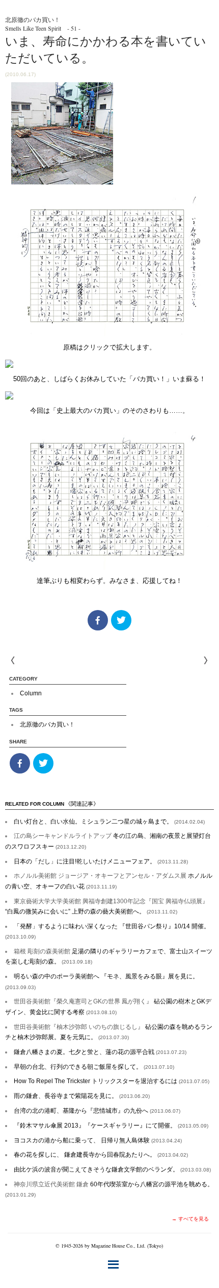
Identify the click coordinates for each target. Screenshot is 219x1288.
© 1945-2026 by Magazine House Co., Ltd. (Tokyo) (109, 1245)
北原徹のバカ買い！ (47, 724)
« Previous (206, 660)
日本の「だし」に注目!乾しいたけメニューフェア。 (101, 861)
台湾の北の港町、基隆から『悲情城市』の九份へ (97, 1110)
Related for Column (52, 804)
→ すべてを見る (190, 1219)
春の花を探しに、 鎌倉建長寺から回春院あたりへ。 (101, 1154)
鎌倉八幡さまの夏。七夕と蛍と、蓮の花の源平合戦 (100, 1052)
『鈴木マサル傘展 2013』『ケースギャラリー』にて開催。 (111, 1125)
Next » (13, 660)
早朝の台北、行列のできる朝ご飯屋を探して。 (94, 1066)
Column (31, 693)
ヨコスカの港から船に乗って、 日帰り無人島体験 (98, 1140)
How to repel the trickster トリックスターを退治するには (111, 1081)
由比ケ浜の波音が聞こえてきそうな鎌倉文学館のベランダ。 (112, 1169)
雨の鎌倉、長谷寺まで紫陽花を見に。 (82, 1095)
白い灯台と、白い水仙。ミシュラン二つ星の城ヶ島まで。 (109, 821)
